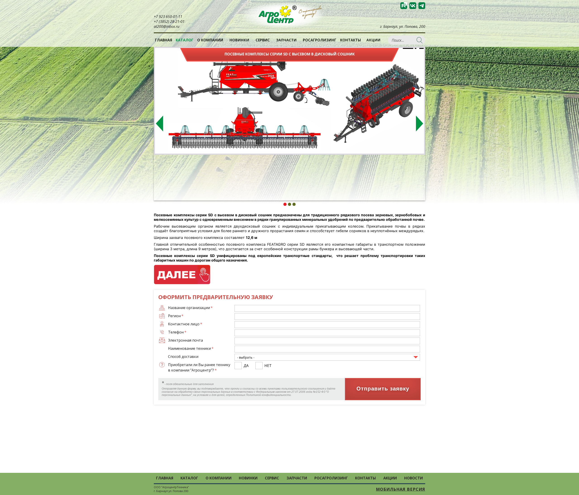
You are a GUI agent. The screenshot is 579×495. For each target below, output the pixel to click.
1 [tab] (285, 204)
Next (419, 123)
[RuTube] (403, 5)
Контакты (350, 40)
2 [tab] (289, 204)
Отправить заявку (382, 389)
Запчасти (286, 40)
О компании (210, 40)
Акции (373, 40)
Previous (159, 123)
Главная (163, 40)
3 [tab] (294, 204)
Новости (413, 478)
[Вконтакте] (412, 5)
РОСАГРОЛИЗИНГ (319, 40)
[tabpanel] (289, 101)
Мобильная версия (400, 489)
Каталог (189, 478)
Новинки (239, 40)
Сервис (263, 40)
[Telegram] (421, 5)
